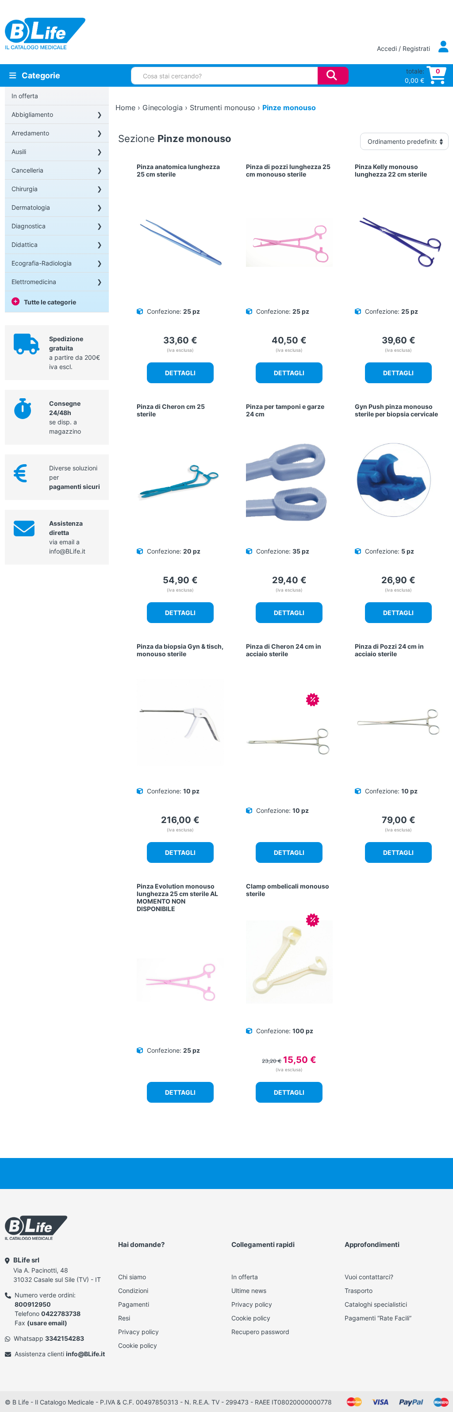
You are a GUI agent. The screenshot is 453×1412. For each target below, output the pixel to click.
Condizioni (133, 1290)
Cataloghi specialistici (376, 1304)
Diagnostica (29, 226)
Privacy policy (138, 1331)
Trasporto (358, 1290)
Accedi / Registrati (404, 48)
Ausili (19, 151)
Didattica (25, 244)
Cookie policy (137, 1345)
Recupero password (260, 1331)
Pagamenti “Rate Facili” (378, 1318)
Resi (124, 1318)
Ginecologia (162, 107)
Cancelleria (27, 170)
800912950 (33, 1304)
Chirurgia (25, 188)
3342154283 (64, 1338)
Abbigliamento (32, 114)
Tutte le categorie (50, 302)
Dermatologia (31, 207)
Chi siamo (132, 1277)
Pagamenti (133, 1304)
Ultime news (248, 1290)
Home (125, 107)
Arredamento (30, 133)
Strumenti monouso (222, 107)
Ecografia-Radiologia (42, 263)
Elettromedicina (34, 281)
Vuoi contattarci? (369, 1277)
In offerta (25, 96)
